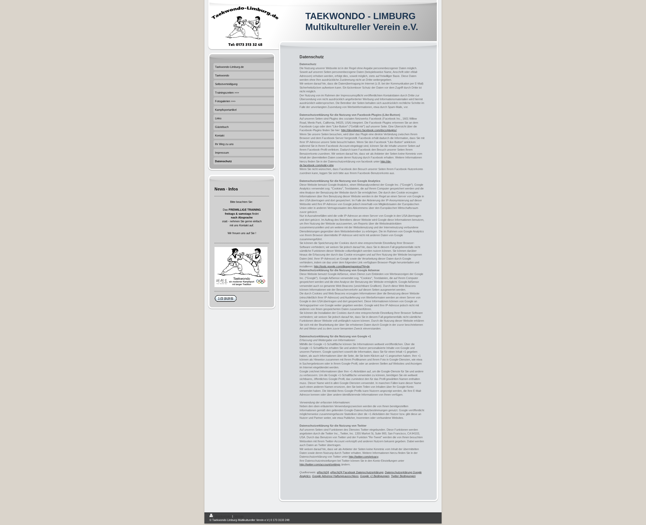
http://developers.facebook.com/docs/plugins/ (369, 130)
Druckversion (223, 516)
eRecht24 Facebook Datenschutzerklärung (356, 472)
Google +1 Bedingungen (374, 476)
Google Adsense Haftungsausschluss (335, 476)
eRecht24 (323, 472)
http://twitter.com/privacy (363, 456)
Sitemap (239, 516)
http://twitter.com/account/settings (320, 464)
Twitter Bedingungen (403, 476)
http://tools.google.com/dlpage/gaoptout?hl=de (342, 266)
